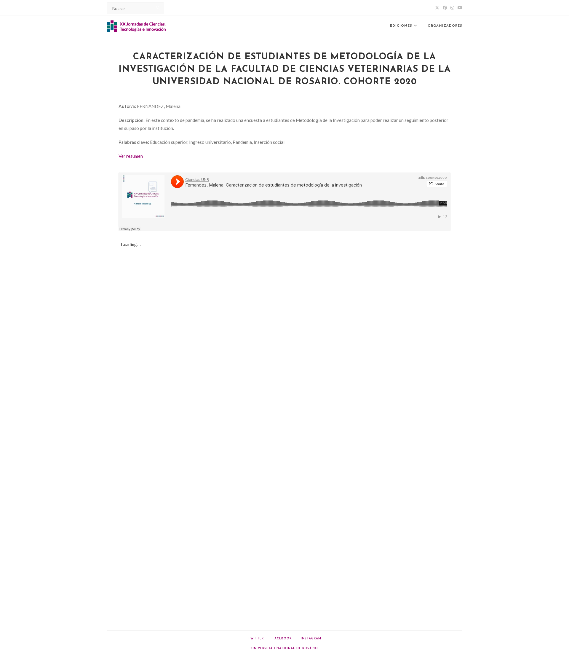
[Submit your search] (158, 7)
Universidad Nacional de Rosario (284, 648)
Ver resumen (131, 156)
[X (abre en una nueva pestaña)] (437, 8)
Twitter (256, 638)
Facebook (282, 638)
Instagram (311, 638)
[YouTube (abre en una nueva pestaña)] (459, 8)
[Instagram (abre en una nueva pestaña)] (452, 8)
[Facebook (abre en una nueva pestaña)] (445, 8)
